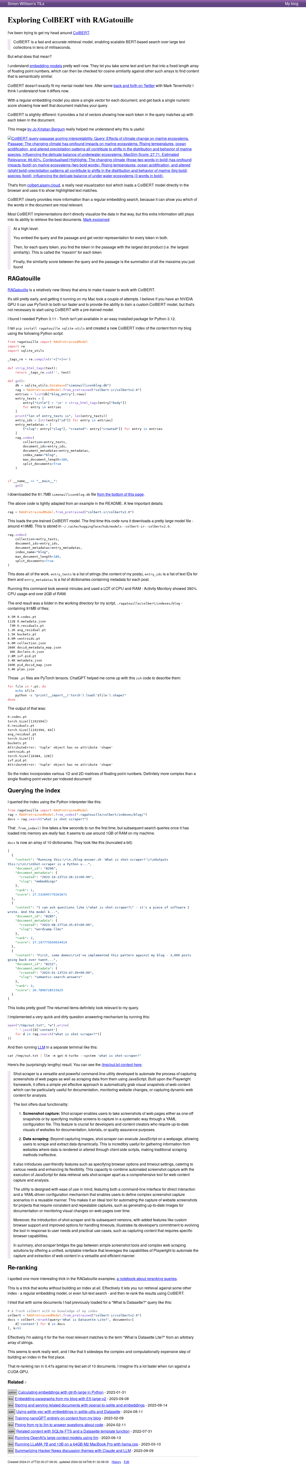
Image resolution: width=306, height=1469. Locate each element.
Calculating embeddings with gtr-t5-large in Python (61, 1392)
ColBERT (81, 32)
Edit (126, 1461)
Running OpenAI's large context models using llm (56, 1437)
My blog (291, 3)
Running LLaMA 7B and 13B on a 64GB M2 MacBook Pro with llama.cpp (76, 1444)
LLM (41, 1047)
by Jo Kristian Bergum (46, 129)
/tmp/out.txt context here (122, 1064)
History (116, 1461)
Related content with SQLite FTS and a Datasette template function (73, 1431)
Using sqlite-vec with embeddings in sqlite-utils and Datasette (68, 1411)
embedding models (46, 65)
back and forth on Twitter (134, 85)
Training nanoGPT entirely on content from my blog (58, 1418)
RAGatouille (18, 289)
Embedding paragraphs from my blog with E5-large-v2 (60, 1398)
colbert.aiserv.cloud (43, 185)
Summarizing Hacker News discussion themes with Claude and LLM (73, 1450)
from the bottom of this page (120, 494)
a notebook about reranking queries (147, 1278)
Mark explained (96, 219)
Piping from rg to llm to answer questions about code (59, 1424)
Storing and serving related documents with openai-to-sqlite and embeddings (80, 1405)
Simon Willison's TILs (26, 3)
